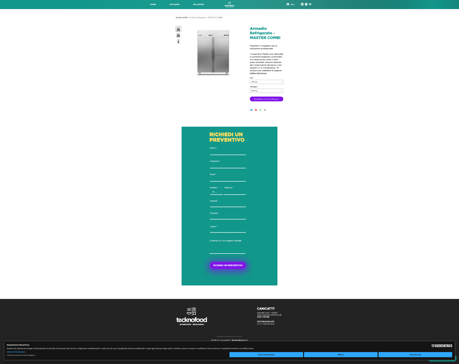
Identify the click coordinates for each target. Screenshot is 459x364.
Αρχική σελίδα (182, 17)
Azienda (213, 201)
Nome (212, 148)
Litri (252, 78)
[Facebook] (310, 4)
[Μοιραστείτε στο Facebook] (251, 110)
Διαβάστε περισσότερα (258, 73)
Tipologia (254, 87)
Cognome (214, 161)
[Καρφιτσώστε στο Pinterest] (255, 110)
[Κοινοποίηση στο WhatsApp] (260, 110)
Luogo (213, 226)
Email (212, 174)
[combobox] (266, 82)
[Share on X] (265, 110)
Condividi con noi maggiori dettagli (225, 241)
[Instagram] (306, 4)
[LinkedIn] (302, 4)
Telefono (228, 188)
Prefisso (213, 188)
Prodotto (214, 213)
